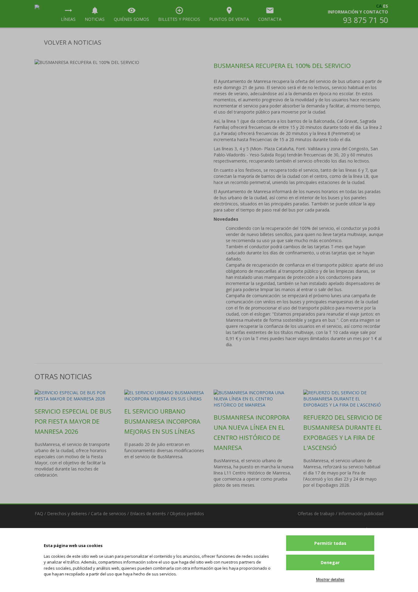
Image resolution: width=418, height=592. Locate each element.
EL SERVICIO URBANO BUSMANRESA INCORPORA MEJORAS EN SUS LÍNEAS (162, 421)
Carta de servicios (108, 513)
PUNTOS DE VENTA (229, 14)
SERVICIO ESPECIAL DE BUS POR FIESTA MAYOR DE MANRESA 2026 (73, 421)
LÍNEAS (68, 14)
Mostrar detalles (330, 579)
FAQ (39, 513)
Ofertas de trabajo (316, 513)
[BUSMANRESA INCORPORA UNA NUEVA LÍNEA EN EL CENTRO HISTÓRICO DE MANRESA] (254, 399)
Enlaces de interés (148, 513)
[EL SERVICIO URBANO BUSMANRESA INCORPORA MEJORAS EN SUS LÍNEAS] (164, 396)
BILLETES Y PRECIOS (179, 14)
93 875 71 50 (365, 20)
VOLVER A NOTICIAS (72, 42)
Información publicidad (360, 513)
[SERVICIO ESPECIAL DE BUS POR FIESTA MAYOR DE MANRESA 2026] (75, 396)
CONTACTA (270, 14)
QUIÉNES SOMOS (131, 14)
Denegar (330, 562)
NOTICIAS (95, 14)
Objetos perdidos (187, 513)
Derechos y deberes (67, 513)
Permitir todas (330, 543)
